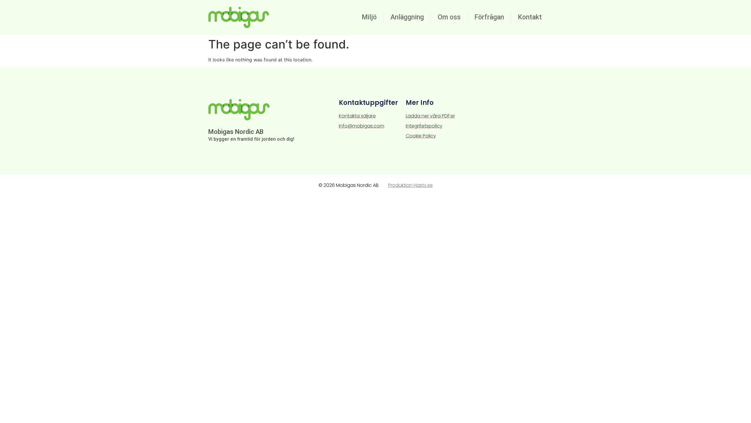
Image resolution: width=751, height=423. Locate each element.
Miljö (369, 17)
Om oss (449, 17)
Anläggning (407, 17)
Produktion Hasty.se (410, 185)
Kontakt (530, 17)
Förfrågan (489, 17)
